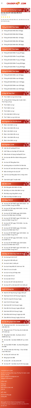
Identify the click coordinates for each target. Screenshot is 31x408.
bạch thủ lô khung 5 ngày (11, 302)
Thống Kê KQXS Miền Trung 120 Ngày (14, 60)
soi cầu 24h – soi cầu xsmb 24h (12, 361)
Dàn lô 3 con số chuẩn (10, 269)
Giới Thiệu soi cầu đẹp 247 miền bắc (14, 151)
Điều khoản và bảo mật (7, 387)
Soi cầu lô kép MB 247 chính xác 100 (14, 266)
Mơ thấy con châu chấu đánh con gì (14, 190)
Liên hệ (3, 389)
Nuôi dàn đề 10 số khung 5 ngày (13, 305)
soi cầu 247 (4, 405)
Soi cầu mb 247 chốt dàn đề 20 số (11, 13)
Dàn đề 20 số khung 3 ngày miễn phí (14, 308)
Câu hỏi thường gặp (6, 394)
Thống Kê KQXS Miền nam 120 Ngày (14, 82)
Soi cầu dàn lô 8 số (9, 279)
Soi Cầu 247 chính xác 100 (11, 354)
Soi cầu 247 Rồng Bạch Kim (11, 162)
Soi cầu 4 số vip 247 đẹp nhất (12, 272)
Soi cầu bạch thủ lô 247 (10, 257)
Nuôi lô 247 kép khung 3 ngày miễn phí (15, 293)
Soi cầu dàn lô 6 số (9, 276)
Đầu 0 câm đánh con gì (10, 140)
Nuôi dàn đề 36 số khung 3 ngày (13, 311)
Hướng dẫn (4, 396)
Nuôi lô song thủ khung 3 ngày (13, 299)
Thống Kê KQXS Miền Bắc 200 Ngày (14, 41)
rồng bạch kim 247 (16, 404)
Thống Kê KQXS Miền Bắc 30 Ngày (13, 31)
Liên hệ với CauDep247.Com (12, 148)
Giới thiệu (3, 385)
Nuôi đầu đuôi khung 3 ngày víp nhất (14, 314)
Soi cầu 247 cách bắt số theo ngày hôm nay (16, 168)
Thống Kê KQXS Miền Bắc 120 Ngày (14, 37)
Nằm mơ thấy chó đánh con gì (12, 196)
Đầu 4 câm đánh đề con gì (11, 128)
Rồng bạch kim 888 (9, 357)
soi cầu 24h (25, 404)
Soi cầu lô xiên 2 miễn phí (11, 263)
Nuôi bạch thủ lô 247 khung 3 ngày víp (15, 296)
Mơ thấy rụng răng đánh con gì (13, 193)
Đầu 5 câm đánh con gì (10, 125)
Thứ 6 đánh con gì (9, 111)
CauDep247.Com (20, 402)
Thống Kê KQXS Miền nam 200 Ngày (14, 85)
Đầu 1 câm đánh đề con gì (11, 137)
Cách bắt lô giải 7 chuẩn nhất (12, 179)
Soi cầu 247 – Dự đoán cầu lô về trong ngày (16, 364)
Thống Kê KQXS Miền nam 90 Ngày (14, 78)
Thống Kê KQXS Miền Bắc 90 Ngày (13, 34)
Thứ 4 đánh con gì (9, 105)
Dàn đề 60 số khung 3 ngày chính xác (14, 317)
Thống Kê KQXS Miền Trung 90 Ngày (14, 56)
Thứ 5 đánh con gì (9, 108)
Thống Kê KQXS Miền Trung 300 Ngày (14, 67)
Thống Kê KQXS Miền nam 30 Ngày (14, 75)
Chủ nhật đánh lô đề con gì (11, 114)
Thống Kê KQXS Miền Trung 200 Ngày (14, 63)
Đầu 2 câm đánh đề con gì (11, 134)
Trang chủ (3, 384)
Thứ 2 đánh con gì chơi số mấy (12, 97)
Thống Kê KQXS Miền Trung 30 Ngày (14, 53)
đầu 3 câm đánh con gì (10, 131)
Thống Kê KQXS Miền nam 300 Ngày (14, 89)
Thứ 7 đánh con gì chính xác (12, 117)
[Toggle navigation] (2, 3)
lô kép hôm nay (6, 404)
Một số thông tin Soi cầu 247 (12, 171)
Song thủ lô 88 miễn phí (10, 260)
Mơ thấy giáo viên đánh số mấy (13, 187)
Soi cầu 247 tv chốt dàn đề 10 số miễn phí (15, 285)
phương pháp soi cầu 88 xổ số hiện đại (15, 165)
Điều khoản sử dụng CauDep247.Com (14, 154)
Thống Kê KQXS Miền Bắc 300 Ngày (14, 44)
